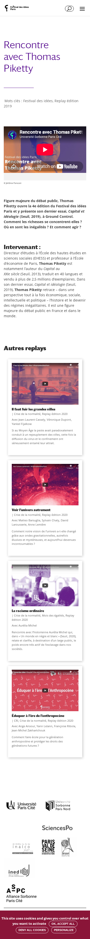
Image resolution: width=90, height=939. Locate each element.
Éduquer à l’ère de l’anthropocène (38, 716)
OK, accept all (63, 923)
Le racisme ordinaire (28, 611)
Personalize (64, 930)
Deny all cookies (32, 930)
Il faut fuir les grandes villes (33, 409)
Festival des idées (38, 100)
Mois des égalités (53, 615)
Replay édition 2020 (55, 414)
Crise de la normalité (27, 414)
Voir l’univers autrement (31, 510)
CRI (16, 720)
